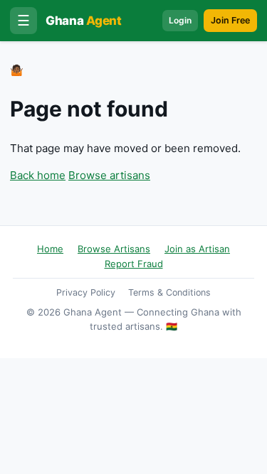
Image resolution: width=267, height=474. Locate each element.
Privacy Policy (85, 292)
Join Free (230, 20)
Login (180, 20)
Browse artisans (109, 175)
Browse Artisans (114, 248)
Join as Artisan (197, 248)
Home (50, 248)
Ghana (84, 21)
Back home (38, 175)
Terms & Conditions (169, 292)
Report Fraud (134, 263)
